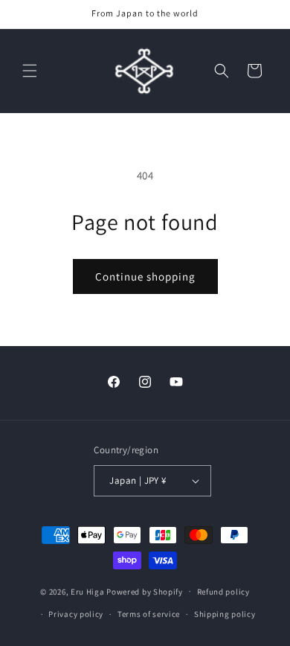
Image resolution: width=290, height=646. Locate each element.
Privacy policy (75, 614)
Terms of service (148, 614)
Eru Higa (88, 591)
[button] (29, 70)
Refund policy (223, 591)
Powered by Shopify (144, 591)
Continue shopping (145, 276)
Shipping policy (225, 614)
